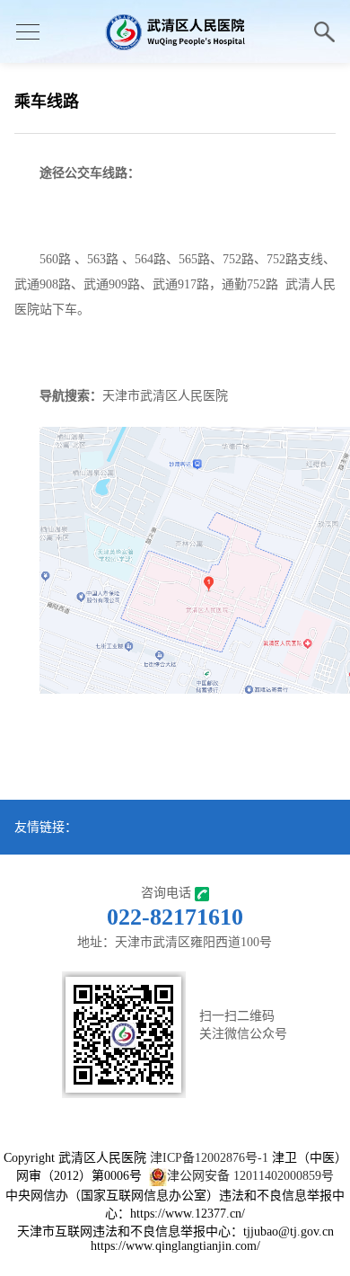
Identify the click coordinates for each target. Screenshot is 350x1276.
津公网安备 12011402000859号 (250, 1176)
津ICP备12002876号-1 (209, 1158)
